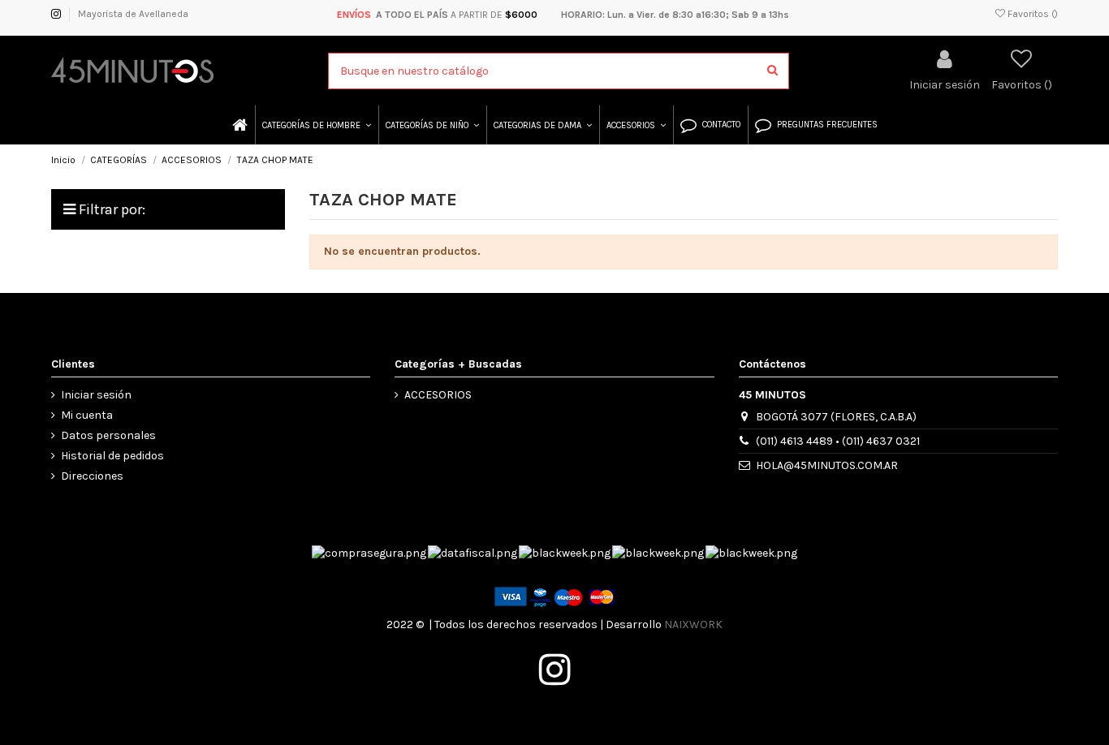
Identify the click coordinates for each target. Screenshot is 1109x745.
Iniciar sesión (96, 395)
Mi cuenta (87, 415)
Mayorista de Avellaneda (133, 13)
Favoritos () (1031, 13)
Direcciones (92, 476)
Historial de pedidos (112, 456)
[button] (316, 125)
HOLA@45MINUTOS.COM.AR (827, 465)
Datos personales (108, 435)
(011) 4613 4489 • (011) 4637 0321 (838, 441)
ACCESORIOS (438, 395)
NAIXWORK (693, 624)
